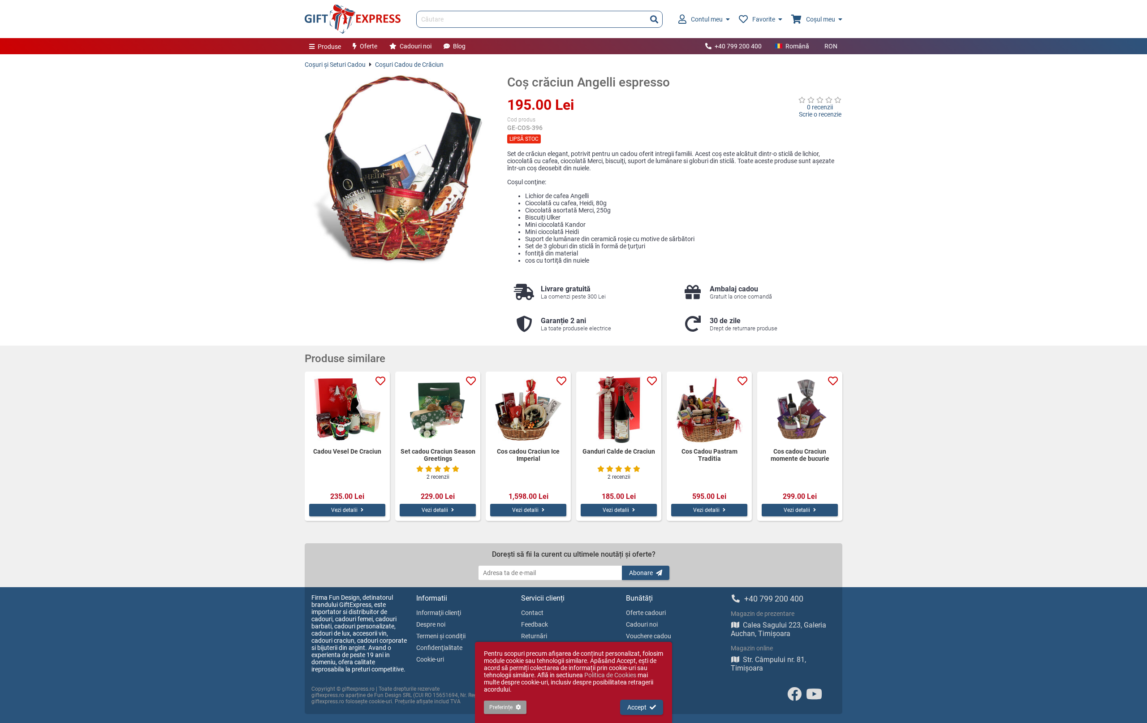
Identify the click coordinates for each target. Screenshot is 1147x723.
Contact (532, 612)
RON (830, 46)
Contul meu (707, 19)
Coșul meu (820, 19)
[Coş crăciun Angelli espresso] (399, 169)
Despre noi (430, 624)
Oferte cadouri (646, 612)
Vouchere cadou (648, 636)
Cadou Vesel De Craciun (347, 451)
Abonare (641, 572)
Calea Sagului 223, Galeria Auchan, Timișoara (778, 629)
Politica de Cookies (610, 675)
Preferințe (501, 707)
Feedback (534, 624)
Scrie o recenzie (820, 114)
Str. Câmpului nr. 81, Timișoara (768, 663)
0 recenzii (820, 107)
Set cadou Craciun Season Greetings (438, 455)
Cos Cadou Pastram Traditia (709, 455)
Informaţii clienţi (438, 612)
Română (797, 46)
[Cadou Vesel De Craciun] (347, 409)
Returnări (534, 636)
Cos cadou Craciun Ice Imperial (528, 455)
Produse (329, 46)
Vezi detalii (344, 510)
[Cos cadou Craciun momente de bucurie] (800, 409)
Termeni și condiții (441, 636)
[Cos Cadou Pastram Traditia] (709, 409)
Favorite (763, 19)
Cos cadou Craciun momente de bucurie (800, 455)
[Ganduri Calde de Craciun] (619, 409)
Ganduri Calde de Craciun (618, 451)
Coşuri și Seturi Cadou (335, 64)
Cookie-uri (430, 659)
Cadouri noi (415, 46)
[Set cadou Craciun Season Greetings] (438, 409)
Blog (459, 46)
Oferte (368, 46)
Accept (637, 707)
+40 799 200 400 (738, 46)
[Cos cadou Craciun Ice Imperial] (528, 409)
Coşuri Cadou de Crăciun (409, 64)
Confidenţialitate (439, 647)
